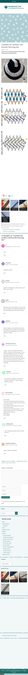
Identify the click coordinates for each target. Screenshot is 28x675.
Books (3, 527)
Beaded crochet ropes (8, 539)
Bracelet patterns (7, 224)
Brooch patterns (6, 545)
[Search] (16, 513)
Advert (3, 522)
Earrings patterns (6, 548)
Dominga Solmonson (10, 343)
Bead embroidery (7, 535)
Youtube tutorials (6, 554)
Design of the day (6, 529)
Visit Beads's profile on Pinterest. (9, 635)
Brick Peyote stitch (7, 543)
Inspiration (5, 525)
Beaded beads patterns (8, 537)
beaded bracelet (7, 226)
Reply (4, 255)
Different (4, 531)
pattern (7, 227)
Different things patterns (8, 547)
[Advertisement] (14, 28)
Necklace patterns (16, 224)
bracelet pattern (15, 226)
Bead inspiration (5, 524)
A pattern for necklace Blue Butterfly (11, 229)
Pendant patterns (7, 552)
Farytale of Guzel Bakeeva (9, 231)
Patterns (23, 224)
